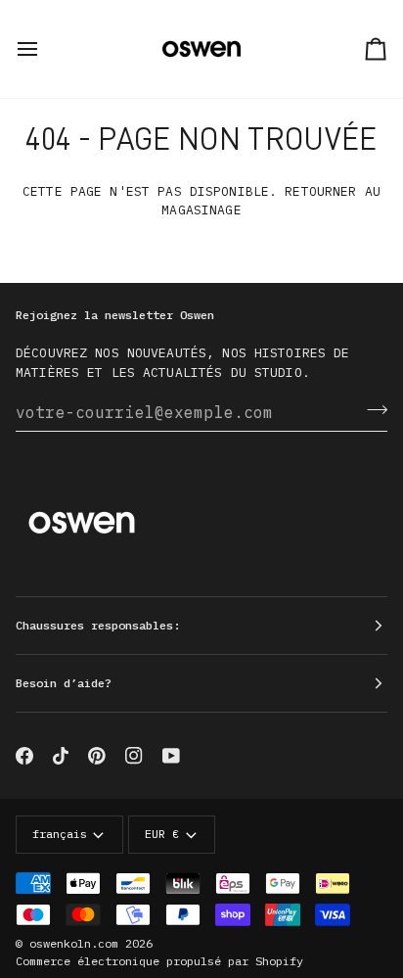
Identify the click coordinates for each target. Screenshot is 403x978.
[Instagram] (134, 756)
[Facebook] (24, 756)
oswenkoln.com (73, 943)
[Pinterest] (97, 756)
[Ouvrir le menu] (45, 49)
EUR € (162, 833)
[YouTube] (171, 756)
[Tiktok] (60, 756)
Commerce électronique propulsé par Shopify (159, 961)
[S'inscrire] (371, 409)
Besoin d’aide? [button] (64, 682)
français (59, 833)
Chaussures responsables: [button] (98, 625)
